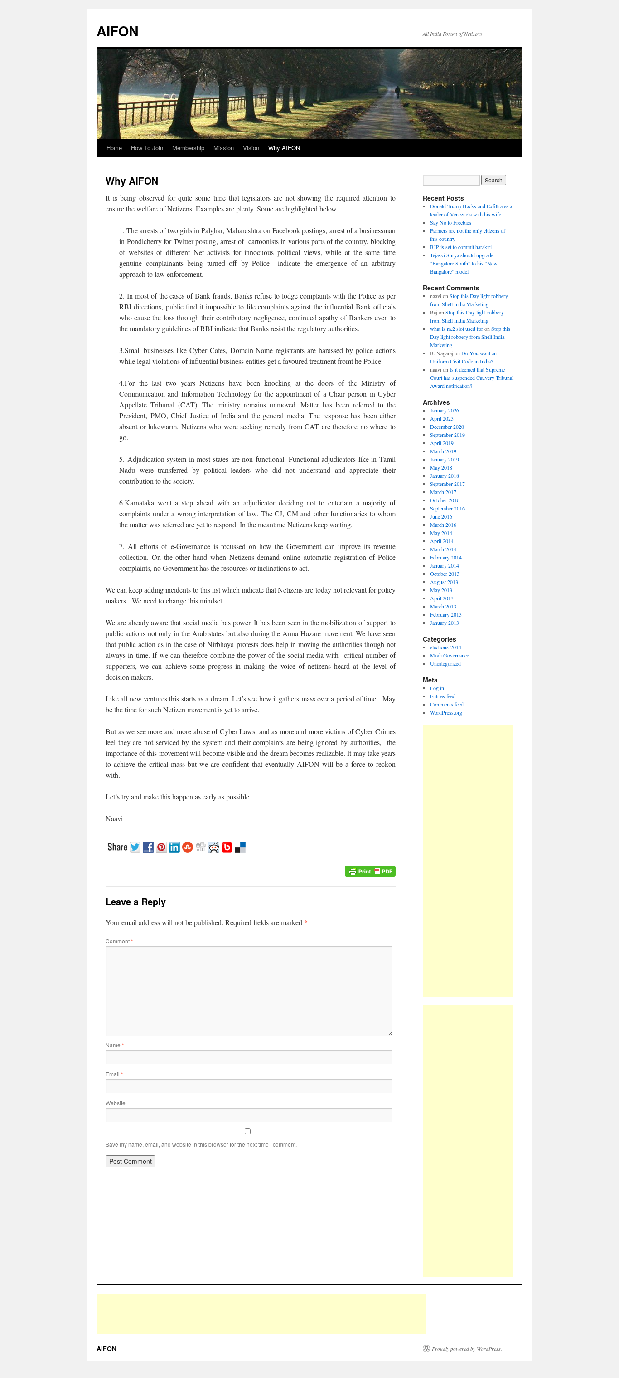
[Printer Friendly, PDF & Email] (370, 870)
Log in (437, 687)
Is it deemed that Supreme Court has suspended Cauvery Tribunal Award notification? (471, 377)
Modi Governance (449, 655)
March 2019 (443, 451)
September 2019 (447, 434)
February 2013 (446, 614)
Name (115, 1045)
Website (116, 1103)
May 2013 (441, 589)
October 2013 (444, 573)
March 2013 (443, 606)
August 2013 (444, 581)
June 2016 (441, 516)
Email (114, 1074)
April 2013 (442, 598)
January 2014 (444, 565)
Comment (119, 941)
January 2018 (444, 475)
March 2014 (443, 549)
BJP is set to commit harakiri (461, 246)
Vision (251, 147)
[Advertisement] (468, 861)
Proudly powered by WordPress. (467, 1348)
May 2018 (441, 467)
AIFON (118, 30)
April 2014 (442, 540)
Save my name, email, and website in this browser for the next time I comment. (201, 1144)
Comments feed (447, 704)
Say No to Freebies (450, 222)
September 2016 (447, 508)
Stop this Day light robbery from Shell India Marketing (470, 336)
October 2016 (444, 500)
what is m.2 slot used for (456, 328)
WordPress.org (446, 712)
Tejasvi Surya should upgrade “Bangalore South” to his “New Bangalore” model (464, 263)
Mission (223, 147)
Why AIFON (284, 147)
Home (114, 147)
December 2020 (447, 426)
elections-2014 (445, 647)
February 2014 (446, 557)
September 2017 (447, 483)
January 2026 (444, 410)
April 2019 (442, 442)
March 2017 (443, 491)
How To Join (147, 147)
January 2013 (444, 622)
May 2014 (441, 532)
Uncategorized (445, 663)
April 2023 (442, 418)
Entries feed (442, 696)
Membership (188, 147)
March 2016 (443, 524)
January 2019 (444, 459)
